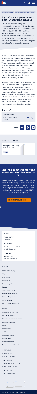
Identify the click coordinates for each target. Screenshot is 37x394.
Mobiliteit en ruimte (8, 341)
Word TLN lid (6, 350)
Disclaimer (23, 392)
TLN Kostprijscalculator (11, 363)
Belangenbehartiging (7, 12)
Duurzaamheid (6, 338)
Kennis (4, 308)
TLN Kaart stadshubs (9, 367)
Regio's (4, 287)
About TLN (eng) (14, 392)
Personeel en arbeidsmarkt (10, 345)
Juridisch (5, 332)
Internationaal (6, 328)
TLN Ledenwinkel (8, 370)
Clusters (4, 274)
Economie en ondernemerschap (12, 319)
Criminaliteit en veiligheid (10, 312)
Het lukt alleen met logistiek (10, 303)
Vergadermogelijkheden (9, 293)
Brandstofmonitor (8, 357)
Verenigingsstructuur (8, 290)
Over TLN (5, 267)
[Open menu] (33, 3)
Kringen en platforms (8, 284)
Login (29, 3)
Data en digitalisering (8, 315)
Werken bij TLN (7, 300)
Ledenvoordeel (7, 353)
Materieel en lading (8, 335)
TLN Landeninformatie (9, 373)
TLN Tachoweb (7, 360)
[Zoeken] (25, 3)
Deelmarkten (6, 280)
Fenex (4, 325)
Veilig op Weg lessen (8, 297)
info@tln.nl (24, 192)
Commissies (6, 277)
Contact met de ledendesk (17, 200)
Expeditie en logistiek (8, 322)
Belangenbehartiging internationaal (24, 12)
